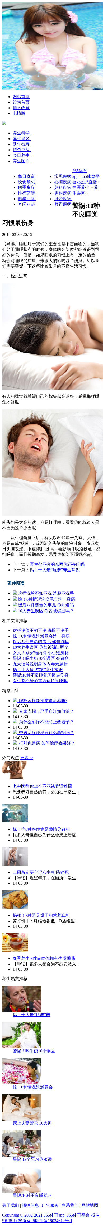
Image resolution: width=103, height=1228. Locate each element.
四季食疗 (27, 187)
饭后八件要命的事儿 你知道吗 (45, 605)
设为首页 (21, 102)
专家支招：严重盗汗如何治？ (45, 711)
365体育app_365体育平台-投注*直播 (86, 176)
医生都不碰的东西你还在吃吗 (57, 564)
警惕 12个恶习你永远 (32, 1159)
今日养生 (22, 155)
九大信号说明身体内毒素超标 (40, 664)
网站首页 (21, 96)
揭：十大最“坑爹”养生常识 (55, 570)
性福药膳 (27, 193)
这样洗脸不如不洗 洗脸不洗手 (45, 593)
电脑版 (19, 113)
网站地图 (89, 1205)
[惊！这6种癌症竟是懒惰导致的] (15, 821)
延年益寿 (22, 144)
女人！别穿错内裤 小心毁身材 (41, 653)
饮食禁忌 (27, 182)
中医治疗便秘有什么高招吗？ (45, 732)
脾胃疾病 (63, 204)
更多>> (26, 758)
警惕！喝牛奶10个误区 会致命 (41, 658)
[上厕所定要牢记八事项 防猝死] (15, 864)
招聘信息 (30, 1205)
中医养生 (80, 187)
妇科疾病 (63, 187)
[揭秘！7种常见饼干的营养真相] (15, 907)
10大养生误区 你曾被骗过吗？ (45, 611)
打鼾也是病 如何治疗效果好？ (46, 743)
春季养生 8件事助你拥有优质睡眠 (44, 958)
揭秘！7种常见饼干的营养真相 (41, 915)
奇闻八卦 (27, 204)
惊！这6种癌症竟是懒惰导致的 (41, 829)
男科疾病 (63, 193)
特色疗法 (22, 149)
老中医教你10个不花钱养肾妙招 (42, 786)
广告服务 (50, 1205)
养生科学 (22, 133)
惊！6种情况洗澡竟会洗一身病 (46, 599)
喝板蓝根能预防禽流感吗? (42, 700)
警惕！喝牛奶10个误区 (34, 1051)
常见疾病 (63, 176)
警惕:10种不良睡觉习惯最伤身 (41, 675)
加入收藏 (21, 108)
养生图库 (22, 161)
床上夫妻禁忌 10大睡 (32, 1123)
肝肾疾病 (63, 198)
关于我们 (10, 1205)
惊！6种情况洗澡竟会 (33, 1087)
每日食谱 (27, 176)
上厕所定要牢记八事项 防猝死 (41, 872)
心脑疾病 (63, 182)
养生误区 (22, 138)
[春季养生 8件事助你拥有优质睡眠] (15, 950)
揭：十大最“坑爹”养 (31, 1014)
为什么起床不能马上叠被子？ (45, 722)
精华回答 (27, 198)
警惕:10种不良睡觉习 (32, 1195)
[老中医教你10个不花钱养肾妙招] (15, 778)
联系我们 (70, 1205)
